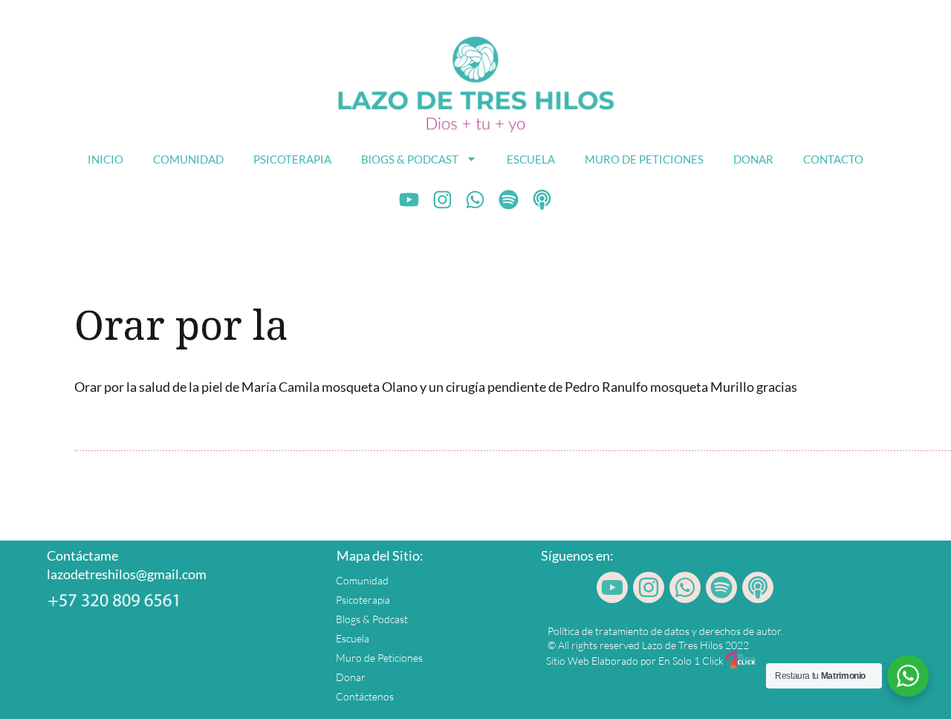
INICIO (105, 159)
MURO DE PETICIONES (644, 159)
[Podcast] (542, 200)
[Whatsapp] (475, 200)
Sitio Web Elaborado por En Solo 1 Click (635, 660)
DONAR (753, 159)
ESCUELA (531, 159)
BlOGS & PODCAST (409, 159)
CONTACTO (833, 159)
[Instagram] (442, 200)
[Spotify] (509, 200)
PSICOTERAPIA (292, 159)
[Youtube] (409, 200)
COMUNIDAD (188, 159)
